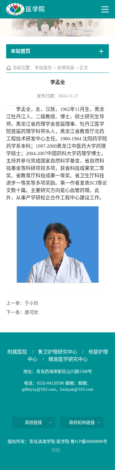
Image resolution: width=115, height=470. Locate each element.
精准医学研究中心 (68, 359)
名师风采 (65, 67)
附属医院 (17, 351)
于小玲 (31, 303)
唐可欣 (31, 312)
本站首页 (43, 67)
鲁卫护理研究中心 (57, 351)
